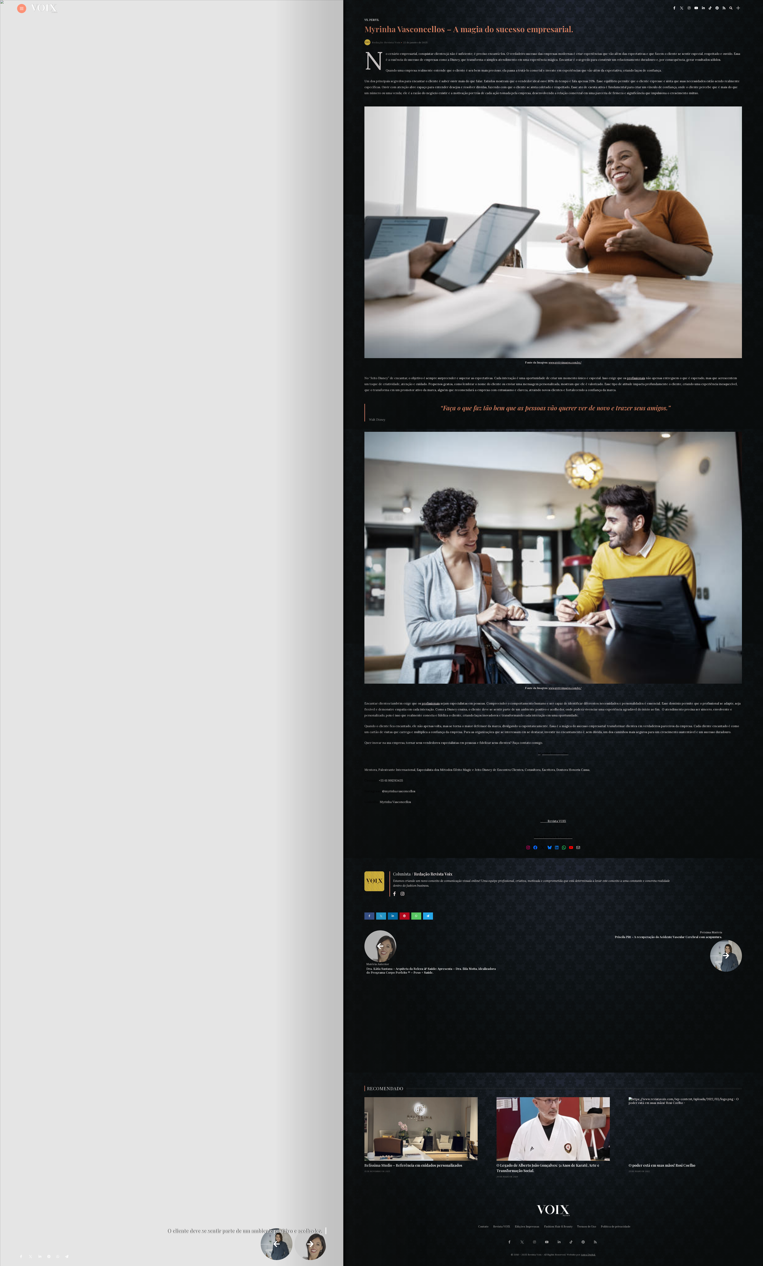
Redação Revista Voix (386, 42)
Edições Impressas (527, 1226)
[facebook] (21, 1256)
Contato (483, 1226)
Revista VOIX (501, 1226)
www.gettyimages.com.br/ (565, 362)
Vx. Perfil (371, 20)
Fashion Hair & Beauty (558, 1226)
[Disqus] (553, 1035)
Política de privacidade (615, 1226)
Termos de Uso (586, 1226)
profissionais (636, 378)
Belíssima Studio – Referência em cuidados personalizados (413, 1165)
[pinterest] (48, 1256)
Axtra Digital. (588, 1254)
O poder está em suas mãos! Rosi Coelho (662, 1165)
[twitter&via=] (30, 1256)
